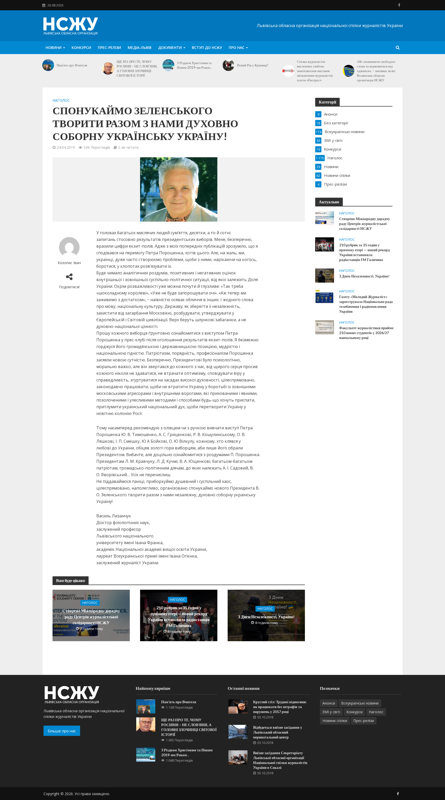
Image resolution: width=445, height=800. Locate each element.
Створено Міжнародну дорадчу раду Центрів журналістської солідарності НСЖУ (91, 616)
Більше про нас (62, 730)
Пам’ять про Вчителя (72, 65)
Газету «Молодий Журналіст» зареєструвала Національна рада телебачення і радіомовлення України (366, 304)
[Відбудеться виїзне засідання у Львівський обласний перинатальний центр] (237, 731)
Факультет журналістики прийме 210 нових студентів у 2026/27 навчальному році (366, 333)
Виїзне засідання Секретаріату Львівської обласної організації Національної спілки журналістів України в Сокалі (280, 760)
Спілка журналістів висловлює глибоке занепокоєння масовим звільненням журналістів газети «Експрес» (315, 70)
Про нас (236, 47)
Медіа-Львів (139, 47)
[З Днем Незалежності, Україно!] (324, 275)
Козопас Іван (69, 262)
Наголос (61, 100)
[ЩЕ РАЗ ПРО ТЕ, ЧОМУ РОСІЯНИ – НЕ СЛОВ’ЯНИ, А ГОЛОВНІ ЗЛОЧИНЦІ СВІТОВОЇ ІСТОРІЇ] (108, 68)
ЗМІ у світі (331, 711)
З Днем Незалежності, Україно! (266, 616)
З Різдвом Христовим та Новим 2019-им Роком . (194, 65)
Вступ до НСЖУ (207, 47)
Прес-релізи (109, 47)
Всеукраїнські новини (360, 703)
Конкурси (81, 47)
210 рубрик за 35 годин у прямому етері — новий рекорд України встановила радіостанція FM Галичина (179, 616)
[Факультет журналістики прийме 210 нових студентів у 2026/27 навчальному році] (324, 326)
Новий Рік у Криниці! (252, 65)
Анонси (328, 703)
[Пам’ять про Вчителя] (48, 65)
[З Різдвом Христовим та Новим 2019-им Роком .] (168, 65)
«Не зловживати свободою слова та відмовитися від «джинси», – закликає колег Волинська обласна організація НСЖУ (376, 70)
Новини (54, 47)
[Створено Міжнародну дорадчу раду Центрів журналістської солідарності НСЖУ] (324, 217)
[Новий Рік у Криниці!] (228, 65)
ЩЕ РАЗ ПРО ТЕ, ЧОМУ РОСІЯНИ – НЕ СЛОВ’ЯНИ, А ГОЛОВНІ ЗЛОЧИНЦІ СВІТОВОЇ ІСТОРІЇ (137, 68)
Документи (170, 47)
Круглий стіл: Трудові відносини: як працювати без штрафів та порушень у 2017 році (280, 707)
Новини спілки (334, 720)
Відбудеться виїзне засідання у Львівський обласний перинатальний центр (277, 732)
